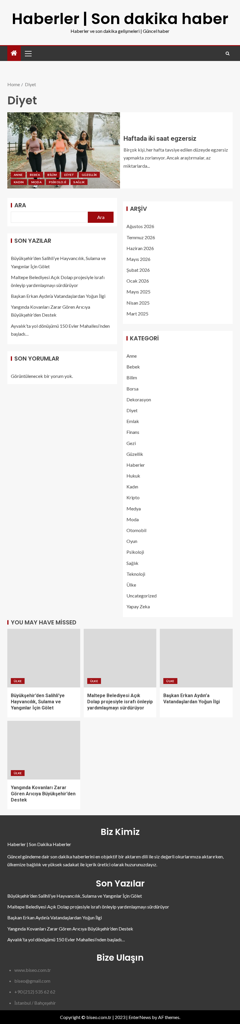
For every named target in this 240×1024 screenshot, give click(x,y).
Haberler (135, 465)
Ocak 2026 (137, 280)
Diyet (69, 174)
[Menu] (28, 53)
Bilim (52, 174)
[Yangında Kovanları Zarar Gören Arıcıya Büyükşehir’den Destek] (43, 750)
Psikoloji (57, 182)
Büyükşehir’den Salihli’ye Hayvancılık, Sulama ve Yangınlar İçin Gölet (38, 702)
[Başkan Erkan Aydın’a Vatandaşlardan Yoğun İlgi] (196, 658)
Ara (20, 205)
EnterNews (139, 1017)
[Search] (227, 53)
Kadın (19, 182)
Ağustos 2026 (140, 226)
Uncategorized (141, 595)
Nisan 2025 (138, 302)
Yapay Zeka (138, 606)
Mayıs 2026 (138, 259)
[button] (28, 53)
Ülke (131, 584)
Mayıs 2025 (138, 291)
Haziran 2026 (140, 248)
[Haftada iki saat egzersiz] (63, 150)
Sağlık (79, 182)
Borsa (132, 388)
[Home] (14, 53)
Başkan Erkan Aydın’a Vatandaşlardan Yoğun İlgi (58, 296)
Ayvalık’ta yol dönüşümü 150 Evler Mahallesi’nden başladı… (66, 939)
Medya (133, 508)
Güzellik (89, 174)
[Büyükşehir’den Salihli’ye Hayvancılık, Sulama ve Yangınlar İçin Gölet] (43, 658)
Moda (36, 182)
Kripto (133, 497)
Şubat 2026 (138, 270)
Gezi (131, 443)
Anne (18, 174)
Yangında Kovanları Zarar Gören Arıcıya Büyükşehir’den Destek (43, 794)
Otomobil (136, 530)
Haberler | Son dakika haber (120, 18)
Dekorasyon (138, 399)
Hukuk (133, 475)
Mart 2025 (137, 313)
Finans (132, 432)
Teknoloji (135, 574)
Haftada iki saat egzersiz (160, 138)
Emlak (132, 421)
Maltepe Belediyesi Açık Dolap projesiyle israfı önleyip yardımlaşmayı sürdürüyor (120, 702)
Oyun (131, 541)
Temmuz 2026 (140, 237)
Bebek (35, 174)
